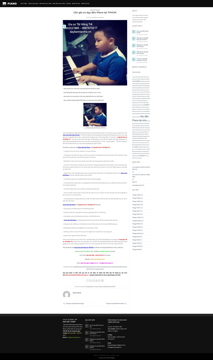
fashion (146, 105)
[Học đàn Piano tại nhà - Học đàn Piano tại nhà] (9, 3)
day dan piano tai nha (92, 267)
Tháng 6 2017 (136, 211)
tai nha (109, 267)
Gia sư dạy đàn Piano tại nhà (142, 31)
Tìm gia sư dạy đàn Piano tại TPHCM (141, 59)
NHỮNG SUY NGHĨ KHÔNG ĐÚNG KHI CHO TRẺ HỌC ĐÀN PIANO (140, 134)
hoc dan (101, 267)
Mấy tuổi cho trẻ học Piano (141, 129)
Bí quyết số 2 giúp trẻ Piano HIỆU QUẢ (142, 85)
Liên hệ (68, 3)
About (96, 355)
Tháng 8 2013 (136, 249)
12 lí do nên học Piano (145, 79)
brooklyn (137, 81)
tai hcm (92, 269)
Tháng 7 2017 (136, 207)
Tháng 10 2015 (136, 233)
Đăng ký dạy (76, 3)
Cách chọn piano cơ (145, 89)
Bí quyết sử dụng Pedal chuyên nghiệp (140, 87)
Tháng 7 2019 (136, 195)
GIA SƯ (65, 319)
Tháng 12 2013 (136, 246)
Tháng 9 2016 (136, 224)
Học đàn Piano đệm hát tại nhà (138, 125)
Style (133, 182)
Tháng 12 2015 (136, 227)
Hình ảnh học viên (45, 3)
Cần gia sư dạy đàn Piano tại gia (74, 303)
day (126, 267)
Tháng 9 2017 (136, 204)
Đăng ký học (85, 3)
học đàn (114, 267)
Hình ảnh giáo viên (58, 3)
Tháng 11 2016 (136, 217)
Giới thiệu (23, 3)
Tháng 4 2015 (136, 240)
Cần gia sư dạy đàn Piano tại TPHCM (106, 286)
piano (105, 267)
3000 (133, 81)
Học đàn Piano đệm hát (144, 123)
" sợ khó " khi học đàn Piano (137, 76)
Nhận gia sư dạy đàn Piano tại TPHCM (142, 38)
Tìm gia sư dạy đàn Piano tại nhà (115, 303)
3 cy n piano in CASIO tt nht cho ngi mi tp (141, 168)
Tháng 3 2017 (136, 214)
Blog (107, 355)
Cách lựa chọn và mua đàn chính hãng (140, 92)
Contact (113, 355)
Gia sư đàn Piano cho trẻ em (140, 109)
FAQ (118, 355)
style (136, 147)
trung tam (97, 269)
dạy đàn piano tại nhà (79, 267)
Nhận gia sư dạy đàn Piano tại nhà (142, 52)
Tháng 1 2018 (136, 201)
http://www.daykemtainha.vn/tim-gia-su (76, 275)
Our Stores (102, 355)
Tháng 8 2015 (136, 236)
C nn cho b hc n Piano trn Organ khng (141, 175)
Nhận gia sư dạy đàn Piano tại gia (142, 45)
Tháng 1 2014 (136, 243)
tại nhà (122, 267)
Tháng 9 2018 (136, 198)
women (141, 155)
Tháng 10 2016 (136, 220)
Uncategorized (95, 10)
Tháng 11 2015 (136, 230)
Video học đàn (33, 3)
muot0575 (101, 17)
